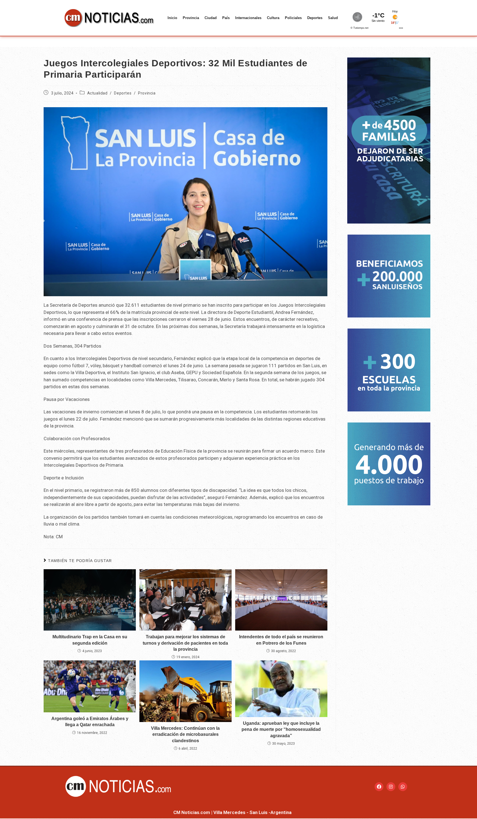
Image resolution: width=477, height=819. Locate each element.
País (226, 18)
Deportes (314, 18)
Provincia (191, 18)
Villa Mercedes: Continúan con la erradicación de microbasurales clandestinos (185, 734)
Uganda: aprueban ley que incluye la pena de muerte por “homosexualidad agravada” (281, 729)
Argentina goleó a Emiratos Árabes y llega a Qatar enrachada (89, 721)
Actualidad (97, 93)
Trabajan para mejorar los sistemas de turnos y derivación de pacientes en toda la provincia (185, 643)
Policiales (293, 18)
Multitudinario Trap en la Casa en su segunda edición (89, 639)
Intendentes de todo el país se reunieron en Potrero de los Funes (281, 639)
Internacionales (248, 18)
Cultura (273, 18)
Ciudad (211, 18)
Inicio (172, 18)
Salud (333, 18)
